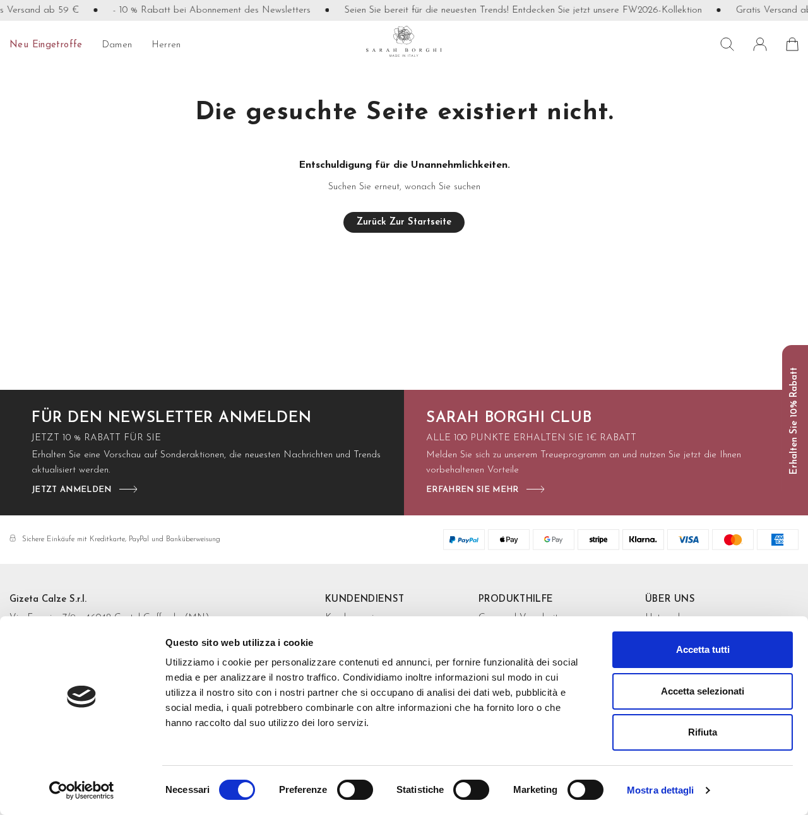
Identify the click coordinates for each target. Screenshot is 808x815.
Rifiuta (702, 732)
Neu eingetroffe (46, 45)
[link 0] (82, 790)
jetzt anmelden (72, 490)
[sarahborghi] (404, 41)
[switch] (355, 790)
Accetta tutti (703, 649)
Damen (117, 45)
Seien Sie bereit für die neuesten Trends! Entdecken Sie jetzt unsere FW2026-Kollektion (515, 10)
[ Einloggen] (760, 44)
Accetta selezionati (702, 691)
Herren (166, 45)
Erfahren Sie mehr (472, 490)
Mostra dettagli (660, 790)
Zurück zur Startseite (404, 222)
